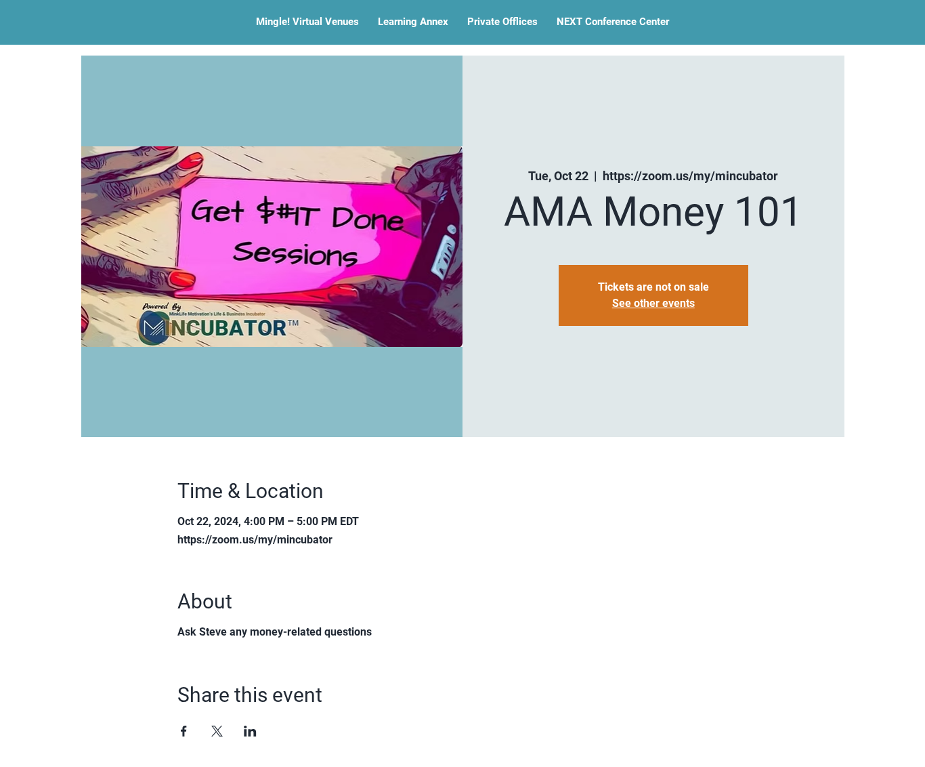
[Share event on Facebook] (183, 731)
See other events (653, 303)
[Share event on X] (217, 731)
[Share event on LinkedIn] (250, 731)
